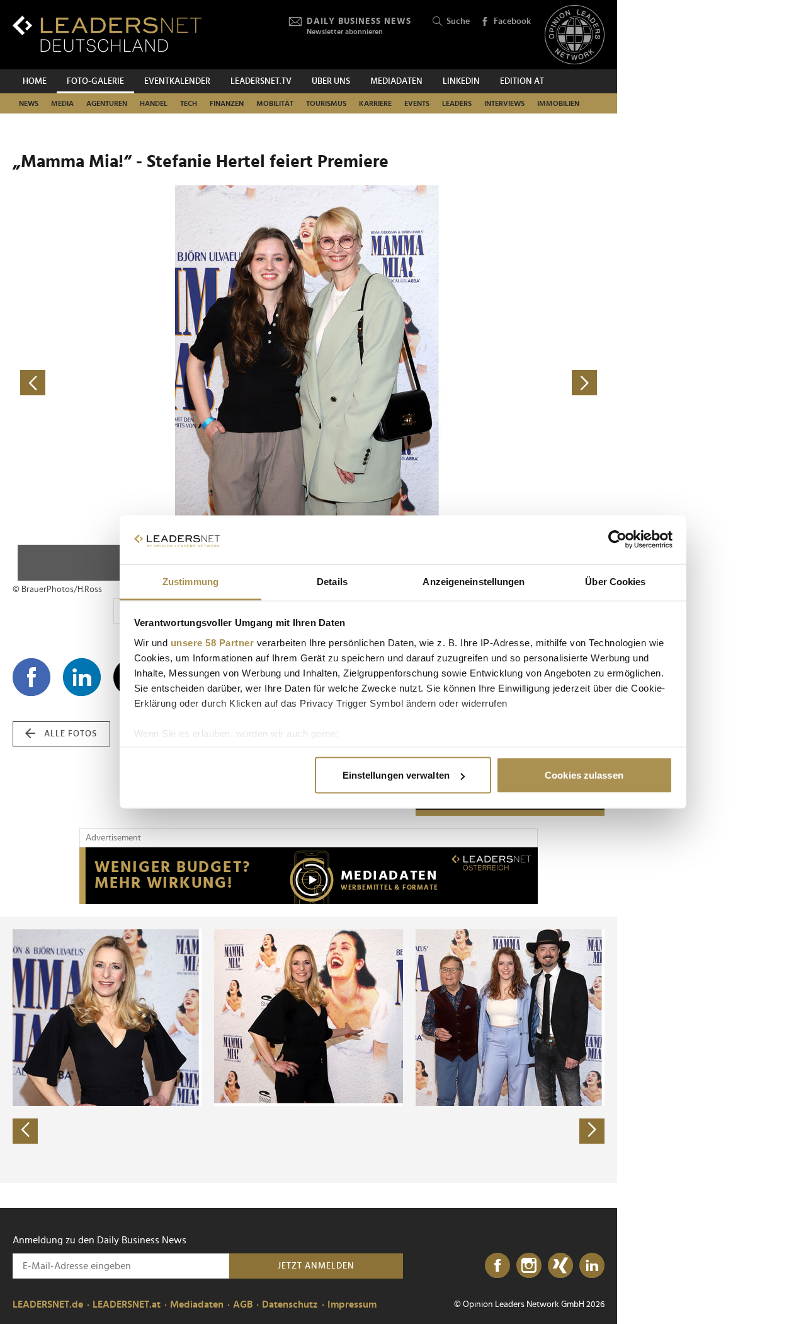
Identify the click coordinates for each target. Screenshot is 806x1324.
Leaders (457, 103)
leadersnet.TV (261, 81)
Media (62, 103)
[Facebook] (497, 1266)
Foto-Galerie (95, 81)
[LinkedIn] (591, 1266)
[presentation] (25, 1131)
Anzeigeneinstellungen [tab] (474, 581)
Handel (153, 103)
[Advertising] (308, 875)
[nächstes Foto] (456, 383)
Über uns (331, 81)
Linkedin (461, 81)
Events (416, 103)
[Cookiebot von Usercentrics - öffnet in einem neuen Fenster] (617, 539)
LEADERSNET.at (127, 1304)
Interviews (504, 103)
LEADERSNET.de (48, 1304)
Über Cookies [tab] (615, 581)
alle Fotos (70, 733)
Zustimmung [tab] (190, 581)
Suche (458, 21)
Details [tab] (332, 581)
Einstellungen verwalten (396, 775)
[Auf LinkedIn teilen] (82, 677)
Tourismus (326, 103)
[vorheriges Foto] (161, 383)
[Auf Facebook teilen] (31, 677)
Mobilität (274, 103)
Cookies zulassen (584, 775)
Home (35, 81)
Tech (188, 103)
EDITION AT (522, 81)
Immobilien (558, 103)
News (28, 103)
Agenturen (106, 103)
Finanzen (227, 103)
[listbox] (308, 1049)
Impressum (352, 1304)
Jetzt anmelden (316, 1266)
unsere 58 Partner (212, 642)
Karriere (375, 103)
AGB (243, 1304)
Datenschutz (290, 1304)
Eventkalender (177, 81)
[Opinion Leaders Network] (574, 35)
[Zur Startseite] (107, 34)
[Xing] (560, 1266)
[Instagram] (529, 1266)
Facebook (512, 21)
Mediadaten (396, 81)
